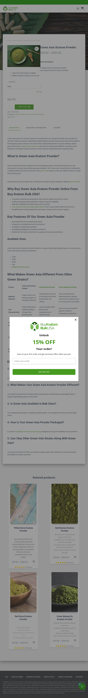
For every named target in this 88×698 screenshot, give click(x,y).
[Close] (75, 319)
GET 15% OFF (44, 372)
